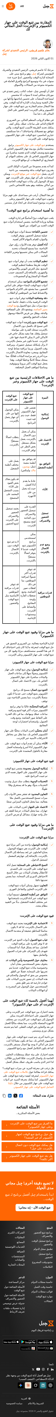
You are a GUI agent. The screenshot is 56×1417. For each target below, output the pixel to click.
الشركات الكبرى (16, 1232)
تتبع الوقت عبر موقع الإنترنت (26, 174)
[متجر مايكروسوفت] (45, 1348)
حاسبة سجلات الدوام (42, 1282)
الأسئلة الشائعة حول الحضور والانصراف (14, 1297)
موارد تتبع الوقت (44, 1296)
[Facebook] (48, 1369)
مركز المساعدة (17, 1282)
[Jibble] (45, 6)
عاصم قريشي (36, 50)
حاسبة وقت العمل (43, 1287)
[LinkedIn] (52, 1369)
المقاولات (20, 1237)
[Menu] (3, 6)
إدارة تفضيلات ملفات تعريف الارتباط (14, 1309)
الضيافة (21, 1251)
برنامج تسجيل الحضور (46, 1255)
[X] (33, 1370)
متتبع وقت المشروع (42, 1262)
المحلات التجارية (16, 1264)
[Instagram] (43, 1369)
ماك (33, 470)
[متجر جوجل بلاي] (28, 1341)
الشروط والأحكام (36, 1403)
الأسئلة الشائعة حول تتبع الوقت (14, 1288)
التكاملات (48, 1267)
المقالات (48, 1301)
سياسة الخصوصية (14, 1403)
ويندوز (26, 466)
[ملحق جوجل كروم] (28, 1348)
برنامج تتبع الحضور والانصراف (43, 1234)
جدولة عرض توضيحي (14, 1303)
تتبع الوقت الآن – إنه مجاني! (34, 1207)
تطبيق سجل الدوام (43, 1249)
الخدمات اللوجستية (15, 1247)
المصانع (21, 1242)
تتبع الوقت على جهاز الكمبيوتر (30, 145)
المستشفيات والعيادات (18, 1258)
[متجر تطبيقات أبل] (45, 1341)
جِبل (34, 73)
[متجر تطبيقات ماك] (11, 1341)
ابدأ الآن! (11, 6)
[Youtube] (38, 1369)
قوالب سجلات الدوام (42, 1291)
